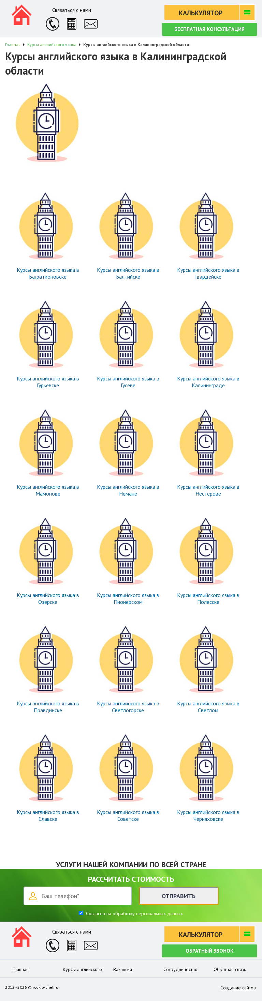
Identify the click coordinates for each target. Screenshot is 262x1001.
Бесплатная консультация (209, 29)
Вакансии (122, 969)
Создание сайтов (238, 988)
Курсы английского (82, 969)
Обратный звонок (209, 951)
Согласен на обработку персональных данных (134, 913)
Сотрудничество (180, 969)
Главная (21, 969)
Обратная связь (230, 969)
